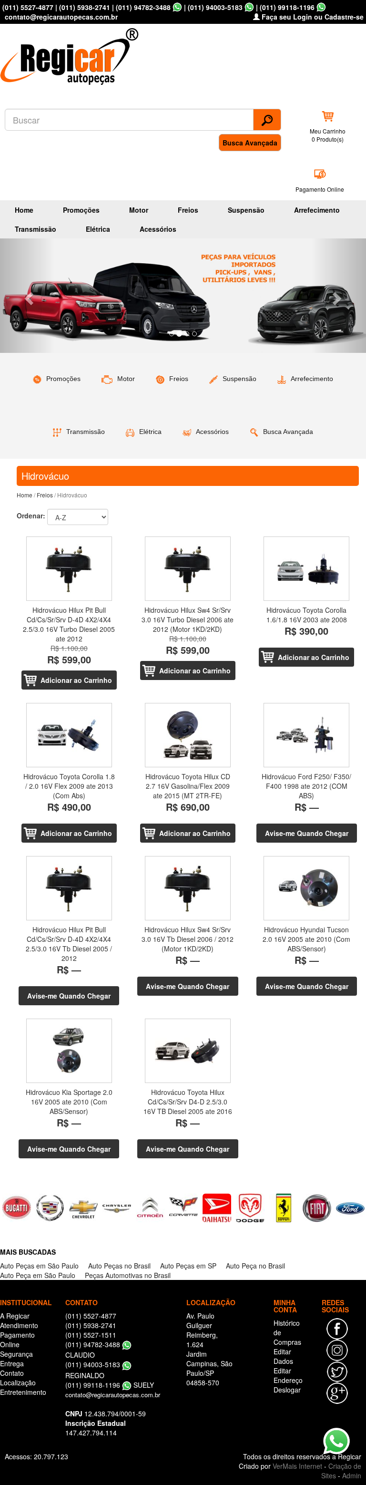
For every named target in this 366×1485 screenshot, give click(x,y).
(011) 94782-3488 (143, 7)
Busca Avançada (250, 142)
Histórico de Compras (287, 1332)
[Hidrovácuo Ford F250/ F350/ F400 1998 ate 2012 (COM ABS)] (306, 735)
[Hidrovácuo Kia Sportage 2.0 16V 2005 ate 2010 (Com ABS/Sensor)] (69, 1051)
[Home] (71, 53)
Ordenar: (31, 515)
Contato (12, 1373)
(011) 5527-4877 (27, 7)
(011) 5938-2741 (84, 7)
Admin (351, 1475)
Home (24, 210)
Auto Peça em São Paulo (37, 1275)
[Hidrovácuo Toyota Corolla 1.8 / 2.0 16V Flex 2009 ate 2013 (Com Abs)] (69, 735)
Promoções (81, 210)
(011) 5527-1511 (90, 1335)
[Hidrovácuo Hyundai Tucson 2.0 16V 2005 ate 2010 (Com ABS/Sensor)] (306, 888)
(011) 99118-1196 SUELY (109, 1385)
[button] (27, 295)
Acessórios (158, 229)
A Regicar (15, 1315)
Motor (138, 210)
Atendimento (19, 1325)
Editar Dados (283, 1356)
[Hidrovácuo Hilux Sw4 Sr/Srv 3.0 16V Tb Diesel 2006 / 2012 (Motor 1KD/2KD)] (187, 888)
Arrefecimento (317, 210)
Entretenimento (23, 1392)
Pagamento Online (319, 189)
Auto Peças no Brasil (119, 1265)
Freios (188, 210)
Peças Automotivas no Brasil (128, 1275)
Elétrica (98, 229)
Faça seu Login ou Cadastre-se (312, 16)
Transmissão (35, 229)
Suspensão (246, 210)
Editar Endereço (288, 1375)
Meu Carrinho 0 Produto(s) (328, 135)
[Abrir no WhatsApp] (177, 7)
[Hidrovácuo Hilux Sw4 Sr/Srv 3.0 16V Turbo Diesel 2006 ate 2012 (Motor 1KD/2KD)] (187, 568)
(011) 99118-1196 (287, 7)
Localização (18, 1382)
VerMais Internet (297, 1466)
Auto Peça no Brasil (255, 1265)
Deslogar (287, 1389)
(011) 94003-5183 (215, 7)
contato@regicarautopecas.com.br (112, 1394)
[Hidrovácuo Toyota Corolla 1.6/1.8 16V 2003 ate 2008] (306, 568)
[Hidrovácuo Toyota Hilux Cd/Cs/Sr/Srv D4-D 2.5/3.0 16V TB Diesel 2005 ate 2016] (187, 1051)
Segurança (16, 1354)
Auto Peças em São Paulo (39, 1265)
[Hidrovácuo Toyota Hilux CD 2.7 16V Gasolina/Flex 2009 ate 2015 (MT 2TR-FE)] (187, 735)
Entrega (12, 1363)
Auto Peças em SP (188, 1265)
